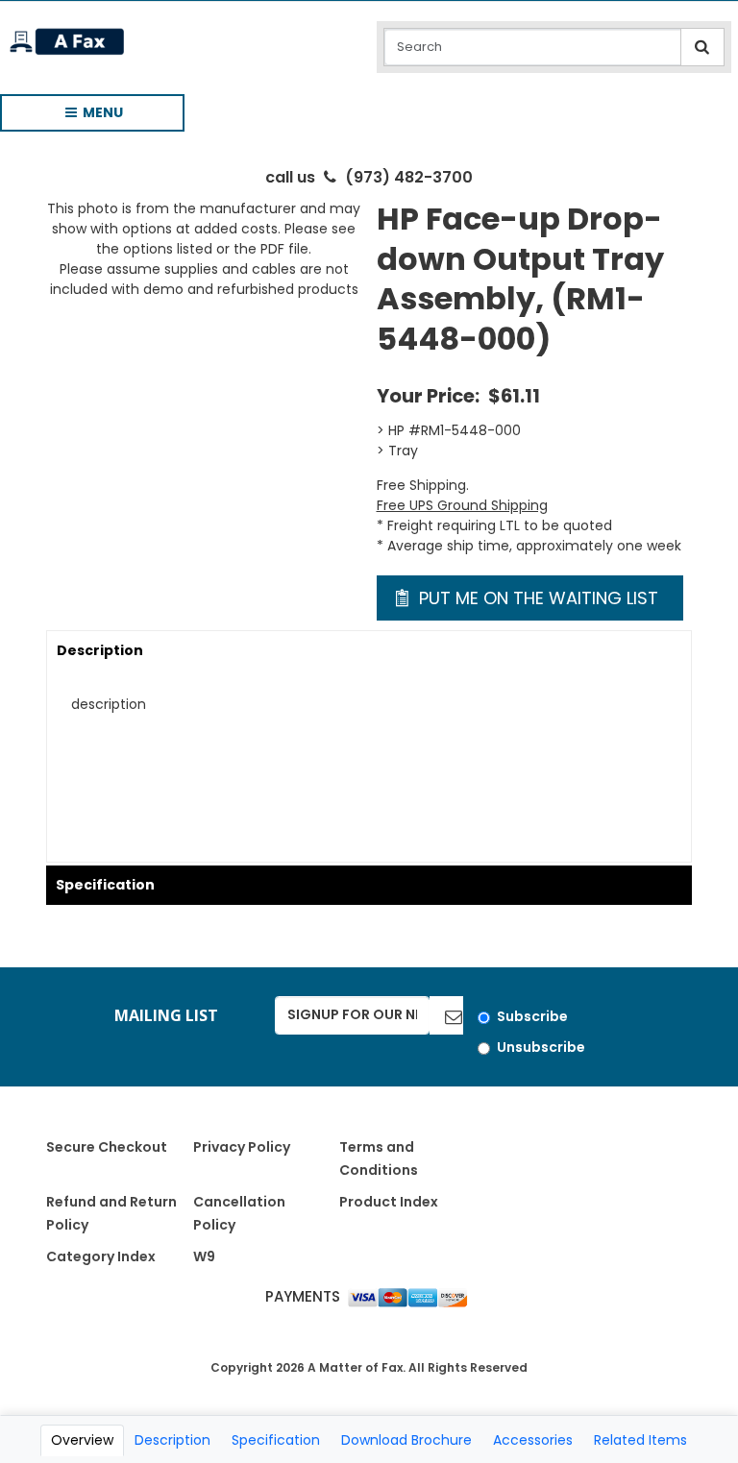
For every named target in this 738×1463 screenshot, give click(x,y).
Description (100, 650)
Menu (85, 117)
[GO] (446, 1015)
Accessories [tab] (533, 1440)
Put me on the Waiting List (536, 598)
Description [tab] (172, 1440)
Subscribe (532, 1016)
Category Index (101, 1256)
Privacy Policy (241, 1147)
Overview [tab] (82, 1440)
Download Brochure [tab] (406, 1440)
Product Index (388, 1201)
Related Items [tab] (640, 1440)
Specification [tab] (276, 1440)
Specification (105, 884)
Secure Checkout (106, 1147)
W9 (204, 1256)
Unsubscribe (541, 1047)
